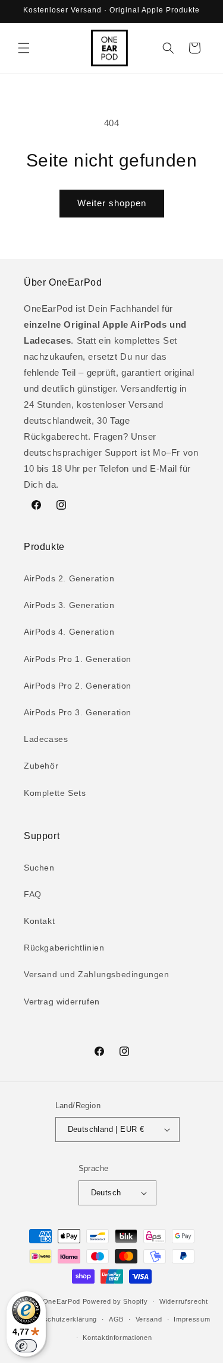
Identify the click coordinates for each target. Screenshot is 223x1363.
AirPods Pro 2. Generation (77, 685)
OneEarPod (61, 1301)
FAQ (33, 894)
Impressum (192, 1319)
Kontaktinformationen (117, 1337)
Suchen (39, 867)
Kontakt (39, 921)
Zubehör (41, 765)
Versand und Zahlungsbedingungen (96, 974)
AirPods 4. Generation (69, 631)
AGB (116, 1319)
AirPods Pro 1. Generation (77, 659)
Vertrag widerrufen (62, 1001)
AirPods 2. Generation (69, 578)
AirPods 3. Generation (69, 605)
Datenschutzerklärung (60, 1319)
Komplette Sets (55, 793)
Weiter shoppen (111, 203)
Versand (149, 1319)
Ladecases (46, 739)
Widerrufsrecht (183, 1301)
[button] (24, 48)
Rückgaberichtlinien (64, 947)
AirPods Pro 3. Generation (77, 712)
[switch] (26, 1345)
